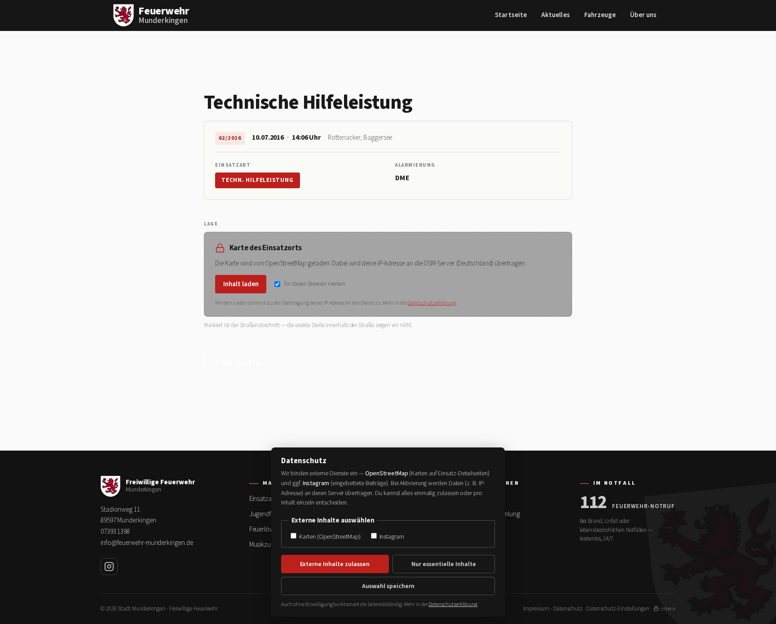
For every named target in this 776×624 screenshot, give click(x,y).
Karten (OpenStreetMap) (329, 536)
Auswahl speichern (388, 586)
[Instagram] (109, 566)
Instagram (391, 536)
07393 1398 (115, 531)
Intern (668, 609)
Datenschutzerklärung (431, 303)
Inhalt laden (241, 284)
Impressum (536, 609)
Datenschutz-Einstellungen (617, 609)
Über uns (643, 15)
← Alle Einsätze (238, 363)
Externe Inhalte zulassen (335, 564)
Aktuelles (555, 15)
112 (593, 503)
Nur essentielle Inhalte (443, 564)
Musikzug (261, 544)
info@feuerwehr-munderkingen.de (147, 543)
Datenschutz (567, 609)
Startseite (511, 15)
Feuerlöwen (265, 529)
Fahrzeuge (600, 15)
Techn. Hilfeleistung (257, 180)
